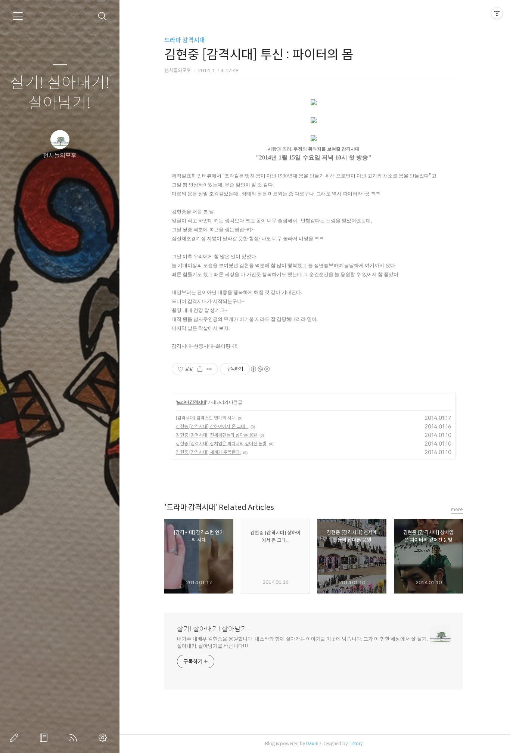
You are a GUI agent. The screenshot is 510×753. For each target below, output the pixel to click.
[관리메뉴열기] (497, 13)
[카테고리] (18, 16)
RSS (75, 737)
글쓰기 (16, 737)
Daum (312, 743)
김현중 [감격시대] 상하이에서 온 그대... (212, 426)
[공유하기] (200, 369)
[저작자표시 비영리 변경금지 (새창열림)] (260, 369)
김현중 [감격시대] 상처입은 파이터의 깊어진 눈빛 (221, 443)
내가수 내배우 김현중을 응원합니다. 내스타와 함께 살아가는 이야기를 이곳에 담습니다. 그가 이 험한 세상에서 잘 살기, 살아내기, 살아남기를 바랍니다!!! (302, 643)
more (457, 509)
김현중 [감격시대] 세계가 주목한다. (208, 452)
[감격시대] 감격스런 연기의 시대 (206, 418)
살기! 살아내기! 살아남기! (60, 93)
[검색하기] (102, 16)
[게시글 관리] (209, 369)
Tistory (356, 743)
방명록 (45, 737)
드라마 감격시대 (184, 40)
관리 (104, 737)
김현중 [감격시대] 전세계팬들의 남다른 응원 (216, 435)
